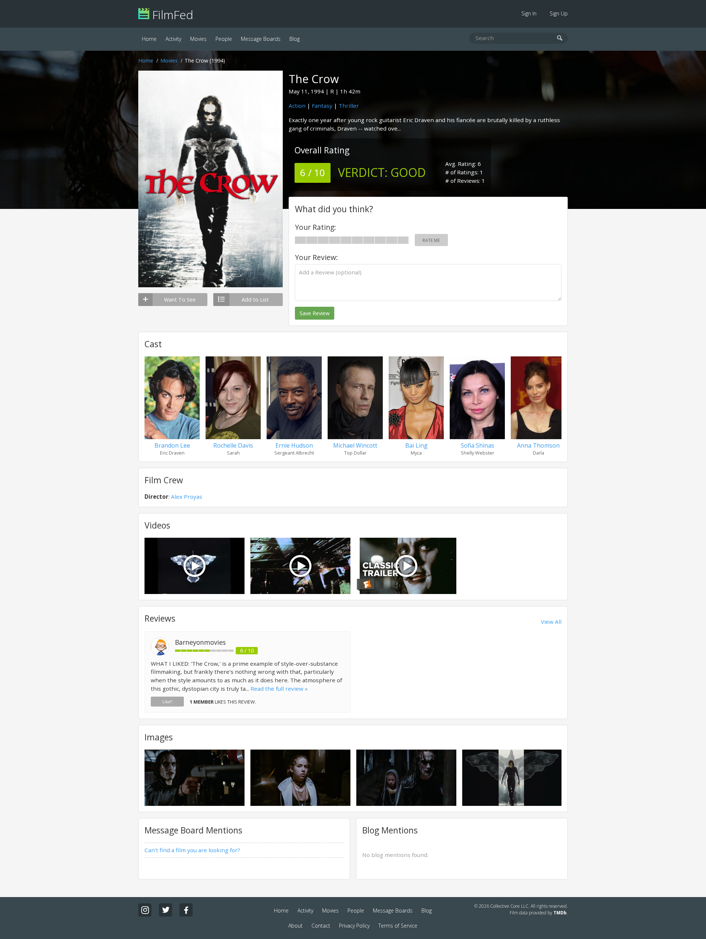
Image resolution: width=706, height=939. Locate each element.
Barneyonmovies (200, 642)
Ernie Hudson (294, 445)
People (223, 38)
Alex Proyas (186, 496)
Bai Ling (416, 445)
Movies (198, 38)
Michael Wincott (355, 445)
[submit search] (560, 38)
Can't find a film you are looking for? (192, 850)
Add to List (255, 299)
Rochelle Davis (233, 445)
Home (149, 38)
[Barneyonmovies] (160, 653)
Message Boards (261, 38)
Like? (167, 701)
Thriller (349, 105)
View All (551, 621)
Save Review (314, 313)
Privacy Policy (354, 925)
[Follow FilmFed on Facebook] (186, 910)
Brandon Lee (172, 445)
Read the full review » (279, 688)
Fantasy (322, 105)
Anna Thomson (538, 445)
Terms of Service (397, 925)
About (295, 925)
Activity (173, 38)
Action (297, 105)
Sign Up (559, 13)
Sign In (528, 13)
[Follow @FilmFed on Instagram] (144, 910)
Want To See (180, 299)
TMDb (560, 913)
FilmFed (171, 14)
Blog (294, 38)
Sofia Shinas (477, 445)
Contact (320, 925)
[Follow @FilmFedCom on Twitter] (165, 910)
